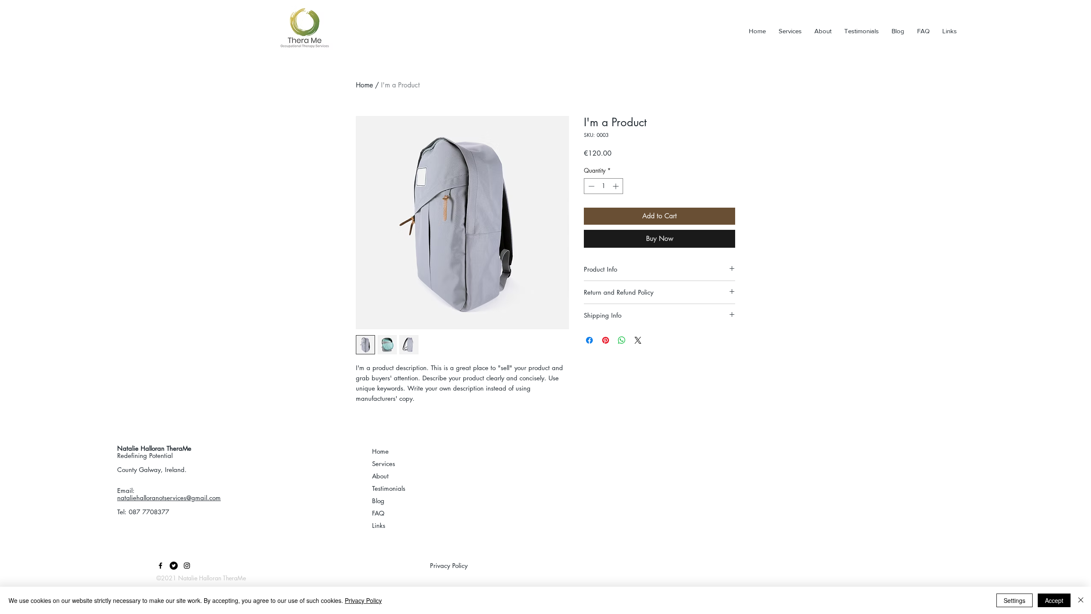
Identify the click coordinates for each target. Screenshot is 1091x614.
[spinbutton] (603, 186)
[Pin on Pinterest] (605, 340)
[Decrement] (590, 186)
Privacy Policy (363, 600)
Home (364, 85)
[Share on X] (638, 340)
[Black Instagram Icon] (187, 566)
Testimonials (388, 488)
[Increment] (616, 186)
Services (383, 464)
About (380, 476)
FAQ (378, 513)
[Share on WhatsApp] (622, 340)
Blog (378, 501)
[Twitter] (174, 566)
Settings (1014, 600)
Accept (1054, 600)
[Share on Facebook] (589, 340)
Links (378, 525)
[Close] (1081, 600)
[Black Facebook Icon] (160, 566)
